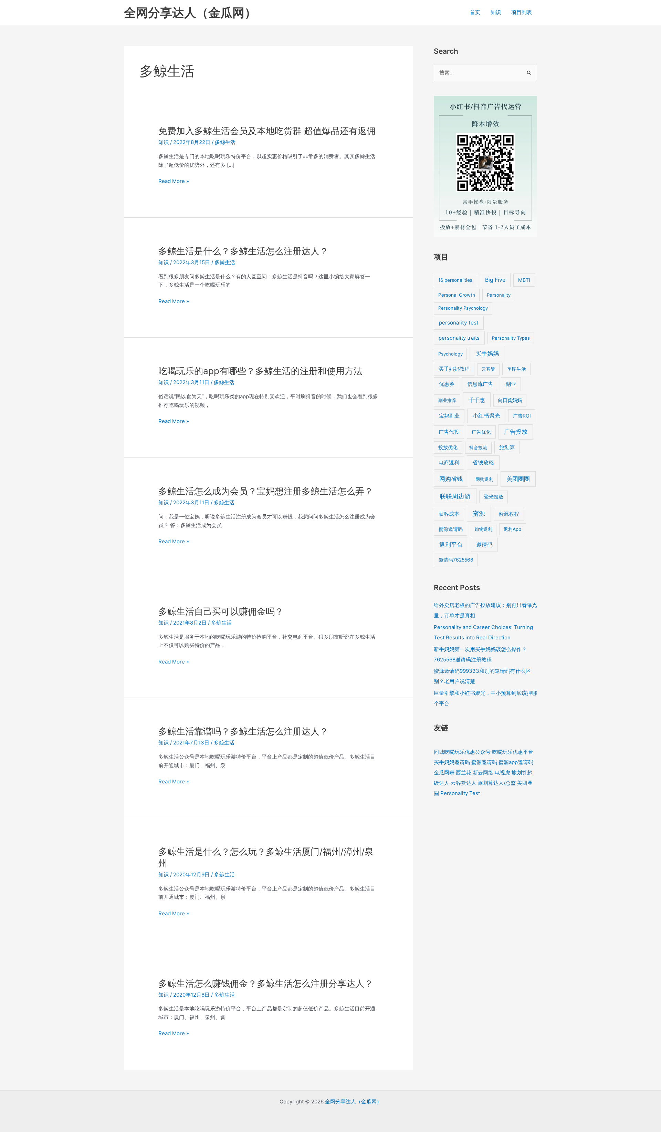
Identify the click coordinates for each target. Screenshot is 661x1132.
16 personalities (455, 280)
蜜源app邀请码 (516, 762)
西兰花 (463, 772)
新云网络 (483, 772)
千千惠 (477, 400)
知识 (496, 12)
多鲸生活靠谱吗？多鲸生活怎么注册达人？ (243, 731)
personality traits (459, 338)
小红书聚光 (486, 415)
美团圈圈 (518, 478)
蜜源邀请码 (451, 529)
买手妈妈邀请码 (452, 762)
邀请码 (484, 545)
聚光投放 (493, 497)
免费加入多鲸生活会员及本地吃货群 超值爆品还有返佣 (267, 130)
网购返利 (484, 479)
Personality (499, 295)
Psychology (450, 354)
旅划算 (507, 447)
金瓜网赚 (444, 772)
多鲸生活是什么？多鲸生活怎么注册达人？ (243, 251)
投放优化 (448, 447)
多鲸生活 (225, 142)
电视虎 (502, 772)
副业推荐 (447, 400)
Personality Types (511, 338)
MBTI (524, 280)
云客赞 (488, 369)
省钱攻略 (483, 462)
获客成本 (449, 514)
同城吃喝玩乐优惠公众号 (462, 752)
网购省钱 (451, 478)
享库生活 (516, 369)
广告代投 (449, 432)
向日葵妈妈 (510, 400)
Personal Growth (456, 295)
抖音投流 (478, 447)
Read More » (173, 181)
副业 (511, 384)
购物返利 (483, 529)
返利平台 (451, 544)
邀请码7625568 (456, 560)
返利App (512, 529)
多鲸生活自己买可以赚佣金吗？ (221, 611)
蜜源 (479, 513)
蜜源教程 (509, 514)
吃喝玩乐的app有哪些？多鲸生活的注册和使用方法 (260, 371)
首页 (475, 12)
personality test (459, 322)
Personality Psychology (463, 308)
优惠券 (446, 384)
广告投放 (515, 431)
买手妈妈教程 (454, 369)
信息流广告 (480, 384)
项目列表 (521, 12)
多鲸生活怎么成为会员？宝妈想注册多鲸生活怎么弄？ (265, 491)
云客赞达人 (463, 783)
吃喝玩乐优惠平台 (512, 752)
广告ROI (522, 416)
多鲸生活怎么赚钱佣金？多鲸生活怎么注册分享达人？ (265, 983)
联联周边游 (455, 496)
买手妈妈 (487, 353)
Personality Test (460, 793)
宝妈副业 (449, 415)
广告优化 (481, 432)
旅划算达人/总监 (497, 783)
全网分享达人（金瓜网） (190, 12)
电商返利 (449, 463)
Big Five (495, 280)
